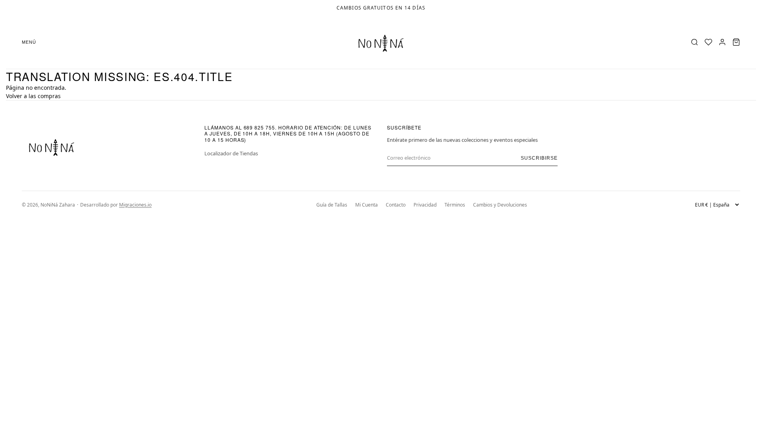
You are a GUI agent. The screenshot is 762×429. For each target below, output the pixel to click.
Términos (454, 204)
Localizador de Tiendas (231, 153)
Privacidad (425, 204)
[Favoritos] (708, 42)
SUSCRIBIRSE (539, 158)
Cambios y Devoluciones (500, 204)
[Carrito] (736, 42)
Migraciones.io (135, 204)
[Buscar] (694, 42)
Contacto (396, 204)
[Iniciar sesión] (722, 42)
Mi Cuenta (366, 204)
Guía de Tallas (331, 204)
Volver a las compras (33, 96)
